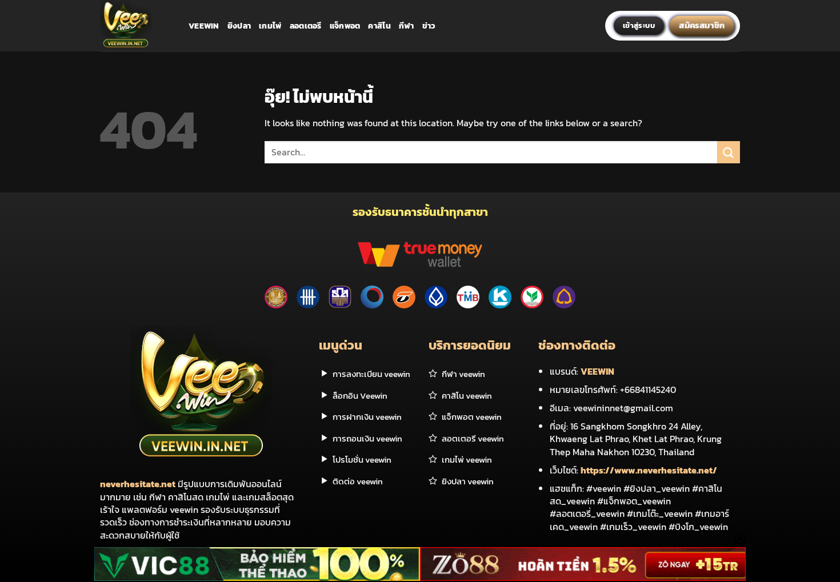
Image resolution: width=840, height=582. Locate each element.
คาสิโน (379, 25)
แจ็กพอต (345, 25)
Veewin (204, 25)
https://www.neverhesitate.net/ (649, 470)
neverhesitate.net (137, 484)
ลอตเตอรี (306, 25)
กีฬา (406, 25)
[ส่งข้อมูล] (728, 152)
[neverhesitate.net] (135, 25)
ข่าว (429, 25)
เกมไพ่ (270, 25)
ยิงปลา (239, 25)
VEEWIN (597, 371)
